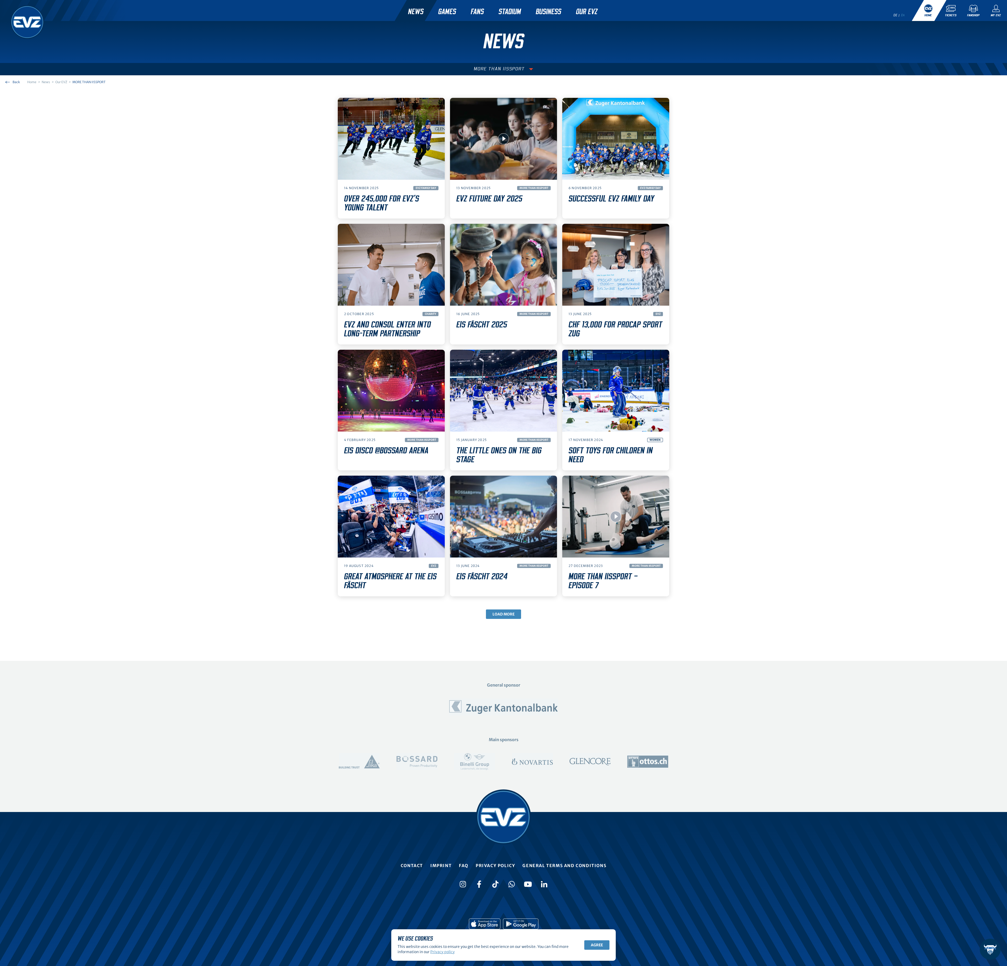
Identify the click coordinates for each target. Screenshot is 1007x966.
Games (447, 12)
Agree (597, 945)
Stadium (510, 12)
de (895, 15)
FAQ (463, 865)
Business (548, 12)
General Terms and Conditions (564, 865)
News (416, 12)
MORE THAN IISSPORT (499, 69)
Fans (477, 12)
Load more (503, 614)
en (903, 15)
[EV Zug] (27, 22)
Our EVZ (586, 12)
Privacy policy (495, 865)
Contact (412, 865)
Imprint (441, 865)
